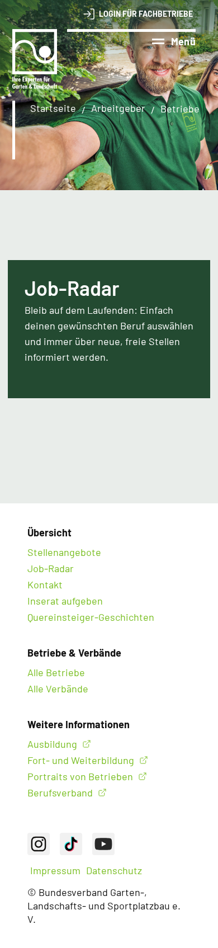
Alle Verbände (57, 688)
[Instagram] (38, 844)
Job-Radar (50, 568)
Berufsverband (60, 792)
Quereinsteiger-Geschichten (90, 617)
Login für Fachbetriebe (146, 13)
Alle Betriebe (56, 672)
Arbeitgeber (118, 108)
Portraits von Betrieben (80, 776)
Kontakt (45, 584)
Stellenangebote (64, 552)
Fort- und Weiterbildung (80, 760)
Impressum (55, 870)
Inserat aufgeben (65, 601)
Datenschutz (114, 870)
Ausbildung (52, 744)
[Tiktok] (71, 844)
